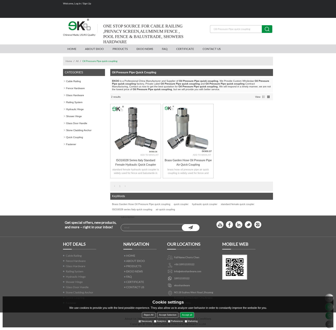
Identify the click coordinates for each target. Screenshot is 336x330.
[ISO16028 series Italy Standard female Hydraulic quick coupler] (135, 129)
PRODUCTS (120, 48)
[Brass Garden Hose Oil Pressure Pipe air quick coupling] (188, 129)
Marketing (193, 321)
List (263, 97)
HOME (71, 48)
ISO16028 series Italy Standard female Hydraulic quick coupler (135, 162)
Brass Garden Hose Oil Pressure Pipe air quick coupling (188, 162)
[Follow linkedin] (238, 224)
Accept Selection (167, 315)
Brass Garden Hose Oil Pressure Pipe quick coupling (141, 204)
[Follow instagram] (257, 224)
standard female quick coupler (237, 204)
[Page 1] (114, 186)
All (77, 61)
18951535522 (182, 278)
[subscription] (190, 227)
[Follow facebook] (229, 224)
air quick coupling (165, 209)
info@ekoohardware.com (187, 271)
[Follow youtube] (219, 224)
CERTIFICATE (185, 48)
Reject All (148, 315)
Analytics (161, 321)
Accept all (187, 315)
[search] (267, 29)
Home (69, 61)
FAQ (164, 48)
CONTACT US (212, 48)
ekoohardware (182, 285)
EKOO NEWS (144, 48)
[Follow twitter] (248, 224)
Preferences (177, 321)
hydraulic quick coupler (204, 204)
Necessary (146, 321)
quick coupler (181, 204)
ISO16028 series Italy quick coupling (132, 209)
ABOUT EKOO (94, 48)
